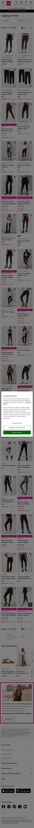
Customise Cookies (17, 423)
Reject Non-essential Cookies (17, 427)
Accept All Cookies (17, 432)
